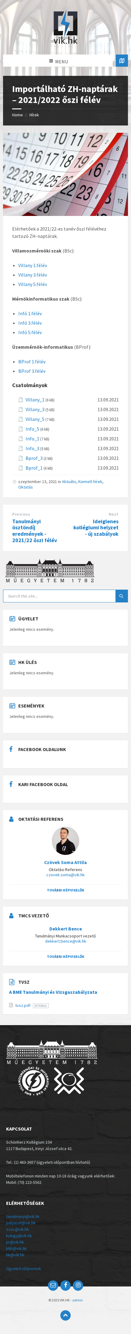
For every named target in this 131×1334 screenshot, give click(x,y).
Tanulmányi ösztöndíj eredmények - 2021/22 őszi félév (34, 531)
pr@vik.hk (15, 1242)
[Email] (53, 1285)
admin (77, 1300)
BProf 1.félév (31, 361)
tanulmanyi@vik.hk (23, 1216)
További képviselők (65, 890)
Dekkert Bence (65, 929)
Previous (21, 514)
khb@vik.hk (16, 1248)
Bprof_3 (34, 458)
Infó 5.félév (30, 332)
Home (17, 115)
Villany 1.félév (32, 265)
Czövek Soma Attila (65, 862)
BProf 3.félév (31, 371)
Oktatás (25, 487)
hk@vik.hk (15, 1255)
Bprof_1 (34, 468)
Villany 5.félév (32, 284)
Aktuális (69, 481)
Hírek (34, 115)
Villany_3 (35, 409)
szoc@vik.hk (17, 1229)
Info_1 (32, 439)
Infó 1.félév (30, 313)
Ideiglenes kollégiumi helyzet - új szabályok (96, 528)
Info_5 (32, 429)
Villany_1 (35, 400)
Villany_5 (35, 419)
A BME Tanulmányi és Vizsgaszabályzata (53, 992)
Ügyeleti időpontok (23, 1268)
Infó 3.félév (30, 323)
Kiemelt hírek (90, 481)
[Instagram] (78, 1285)
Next (114, 514)
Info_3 (32, 448)
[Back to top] (65, 1315)
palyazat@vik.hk (21, 1223)
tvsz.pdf (23, 1005)
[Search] (121, 596)
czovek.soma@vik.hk (65, 874)
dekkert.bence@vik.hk (65, 941)
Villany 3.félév (32, 275)
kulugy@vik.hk (19, 1235)
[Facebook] (65, 1285)
